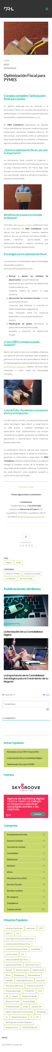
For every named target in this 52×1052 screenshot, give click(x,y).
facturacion (40, 980)
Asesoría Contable (13, 573)
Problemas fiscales (12, 1006)
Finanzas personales (13, 991)
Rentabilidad (41, 1012)
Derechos (26, 865)
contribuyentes (11, 954)
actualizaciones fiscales (14, 928)
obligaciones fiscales (29, 996)
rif (31, 1017)
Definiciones (26, 859)
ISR (7, 996)
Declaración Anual (32, 965)
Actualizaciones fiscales (26, 834)
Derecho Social (38, 970)
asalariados (30, 928)
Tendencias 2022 (12, 1027)
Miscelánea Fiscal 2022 (26, 878)
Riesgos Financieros (19, 1017)
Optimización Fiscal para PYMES (24, 77)
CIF (17, 933)
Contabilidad (10, 578)
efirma (26, 872)
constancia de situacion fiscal (16, 949)
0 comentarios (10, 68)
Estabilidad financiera (25, 980)
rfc (7, 1017)
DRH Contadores (15, 1045)
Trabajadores (26, 903)
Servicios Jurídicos (26, 890)
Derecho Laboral (22, 970)
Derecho (9, 970)
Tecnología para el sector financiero (19, 1022)
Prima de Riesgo (29, 1001)
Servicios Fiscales (26, 578)
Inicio (4, 1037)
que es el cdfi (36, 1006)
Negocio (9, 562)
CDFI (41, 928)
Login (47, 695)
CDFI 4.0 (9, 933)
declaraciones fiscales (14, 965)
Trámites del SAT (26, 909)
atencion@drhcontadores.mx (31, 516)
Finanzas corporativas (35, 986)
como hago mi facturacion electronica (20, 939)
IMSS (40, 991)
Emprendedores (34, 975)
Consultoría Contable (32, 573)
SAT (37, 1017)
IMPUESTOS (29, 991)
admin (6, 64)
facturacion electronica (14, 986)
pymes (37, 117)
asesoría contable (24, 225)
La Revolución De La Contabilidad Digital (24, 758)
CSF (22, 954)
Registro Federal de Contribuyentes (19, 1012)
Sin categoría (26, 897)
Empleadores (19, 975)
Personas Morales (12, 1001)
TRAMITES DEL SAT (29, 1027)
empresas (9, 980)
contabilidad (35, 949)
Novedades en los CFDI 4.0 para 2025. (23, 752)
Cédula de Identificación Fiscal (17, 959)
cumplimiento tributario (14, 366)
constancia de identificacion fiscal (18, 944)
